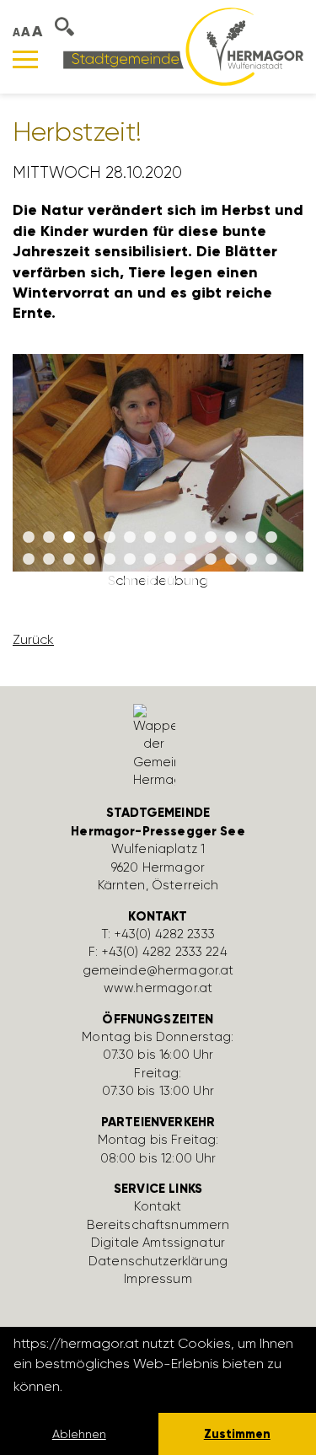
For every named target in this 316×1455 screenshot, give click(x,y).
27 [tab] (28, 581)
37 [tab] (230, 581)
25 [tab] (251, 559)
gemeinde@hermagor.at (158, 970)
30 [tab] (89, 581)
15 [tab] (48, 559)
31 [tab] (109, 581)
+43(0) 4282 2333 (165, 934)
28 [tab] (48, 581)
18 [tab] (109, 559)
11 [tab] (230, 537)
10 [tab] (210, 537)
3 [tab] (69, 537)
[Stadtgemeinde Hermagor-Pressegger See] (183, 46)
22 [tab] (190, 559)
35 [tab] (190, 581)
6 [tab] (129, 537)
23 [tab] (210, 559)
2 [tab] (48, 537)
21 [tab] (170, 559)
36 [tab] (210, 581)
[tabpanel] (158, 479)
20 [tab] (150, 559)
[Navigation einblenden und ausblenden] (25, 59)
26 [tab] (271, 559)
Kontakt (157, 1206)
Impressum (157, 1278)
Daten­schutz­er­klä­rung (158, 1261)
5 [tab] (109, 537)
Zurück (33, 639)
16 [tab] (69, 559)
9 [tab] (190, 537)
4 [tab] (89, 537)
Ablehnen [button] (79, 1434)
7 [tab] (150, 537)
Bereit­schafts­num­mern (158, 1224)
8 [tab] (170, 537)
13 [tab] (271, 537)
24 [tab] (230, 559)
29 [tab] (69, 581)
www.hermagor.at (158, 988)
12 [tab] (251, 537)
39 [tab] (271, 581)
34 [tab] (170, 581)
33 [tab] (150, 581)
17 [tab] (89, 559)
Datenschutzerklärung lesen (157, 1386)
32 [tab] (129, 581)
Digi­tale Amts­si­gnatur (158, 1242)
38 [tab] (251, 581)
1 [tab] (28, 537)
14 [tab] (28, 559)
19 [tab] (129, 559)
